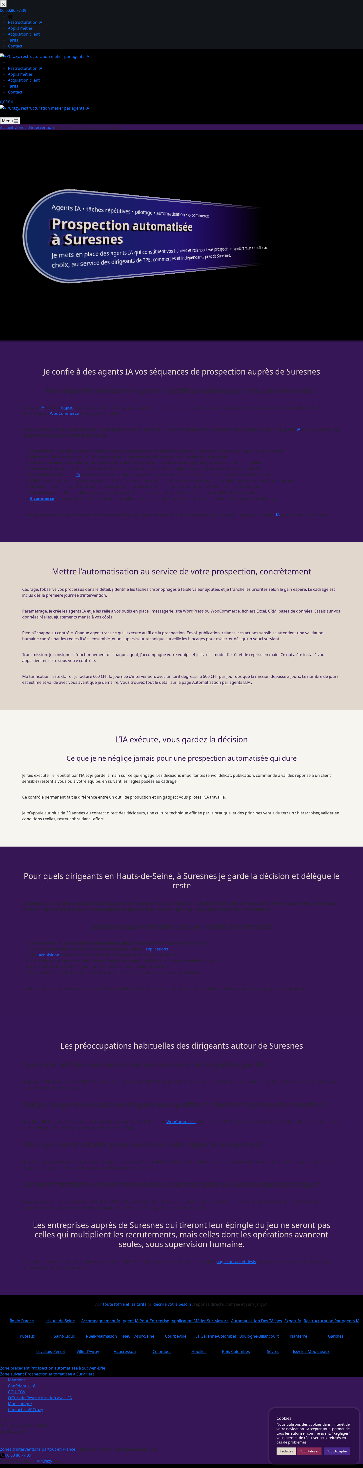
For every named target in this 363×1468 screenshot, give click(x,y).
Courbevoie (175, 1334)
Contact (15, 92)
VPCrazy (44, 1461)
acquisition (49, 955)
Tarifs (13, 86)
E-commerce (42, 498)
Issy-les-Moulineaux (311, 1349)
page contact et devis (236, 1261)
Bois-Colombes (236, 1349)
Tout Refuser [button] (309, 1451)
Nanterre (298, 1334)
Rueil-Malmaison (101, 1334)
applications (156, 949)
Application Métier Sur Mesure (200, 1319)
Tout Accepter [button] (337, 1451)
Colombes (162, 1349)
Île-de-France (22, 1319)
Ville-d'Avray (88, 1349)
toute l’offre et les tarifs (124, 1304)
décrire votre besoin (172, 1304)
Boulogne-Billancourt (259, 1334)
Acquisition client (24, 80)
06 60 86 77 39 (18, 1455)
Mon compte (20, 1403)
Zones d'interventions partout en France (37, 1449)
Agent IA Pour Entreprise (146, 1319)
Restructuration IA (25, 68)
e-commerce (198, 215)
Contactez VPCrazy (25, 1409)
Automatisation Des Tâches (256, 1319)
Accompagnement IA (100, 1319)
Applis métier (20, 74)
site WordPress (189, 611)
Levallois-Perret (51, 1349)
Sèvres (273, 1349)
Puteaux (27, 1334)
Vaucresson (125, 1349)
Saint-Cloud (64, 1334)
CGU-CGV (16, 1392)
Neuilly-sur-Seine (138, 1334)
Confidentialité (21, 1386)
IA (78, 208)
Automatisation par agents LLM (221, 682)
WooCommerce (64, 413)
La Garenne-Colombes (216, 1334)
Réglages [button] (286, 1451)
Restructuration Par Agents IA (332, 1319)
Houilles (199, 1349)
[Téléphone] (2, 114)
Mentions (17, 1380)
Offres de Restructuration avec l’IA (40, 1397)
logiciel (67, 407)
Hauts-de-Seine (60, 1319)
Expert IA (292, 1319)
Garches (335, 1334)
